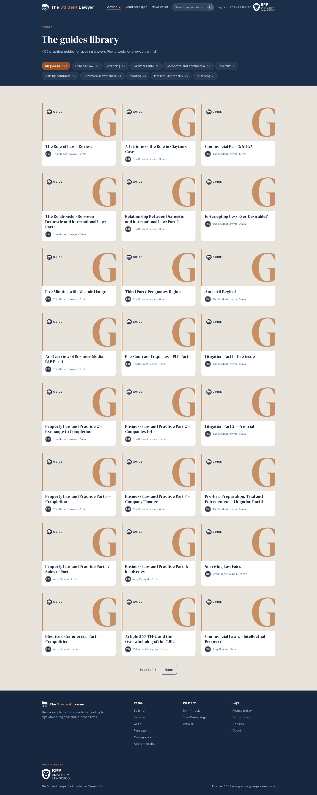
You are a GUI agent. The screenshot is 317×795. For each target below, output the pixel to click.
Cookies (238, 724)
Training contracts (60, 76)
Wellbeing (116, 66)
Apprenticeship (144, 744)
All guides (56, 66)
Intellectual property (171, 76)
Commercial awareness (102, 76)
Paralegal (140, 730)
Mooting (138, 76)
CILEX (137, 724)
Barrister (140, 717)
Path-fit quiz (191, 711)
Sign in (222, 7)
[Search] (210, 7)
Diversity (227, 66)
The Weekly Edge (195, 717)
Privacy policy (242, 711)
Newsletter (160, 7)
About (236, 730)
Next (169, 669)
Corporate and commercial (188, 66)
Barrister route (145, 66)
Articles (188, 724)
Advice (112, 7)
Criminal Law (87, 66)
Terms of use (241, 717)
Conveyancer (143, 737)
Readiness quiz (136, 7)
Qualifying (205, 76)
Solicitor (140, 711)
